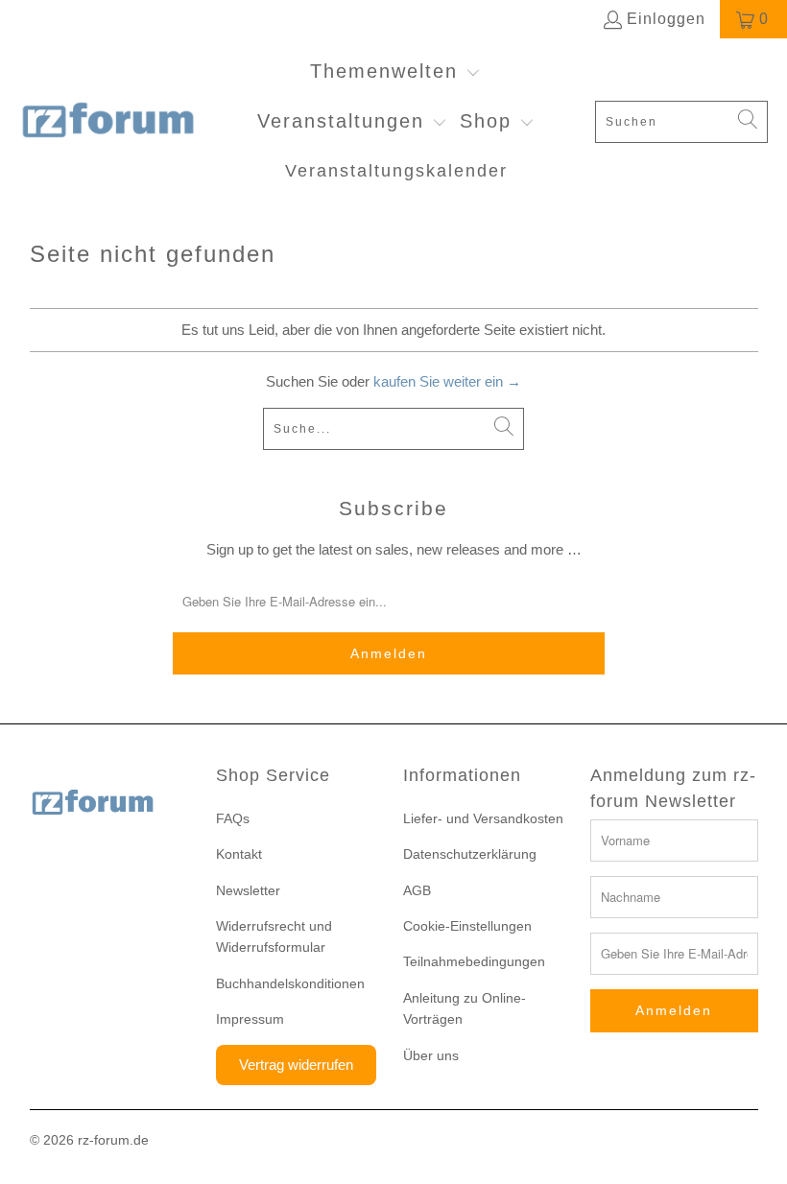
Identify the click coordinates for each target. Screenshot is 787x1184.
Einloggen (666, 19)
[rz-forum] (108, 122)
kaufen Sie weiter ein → (447, 381)
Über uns (431, 1055)
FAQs (233, 818)
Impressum (250, 1019)
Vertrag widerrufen (296, 1064)
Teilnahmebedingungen (474, 961)
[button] (395, 73)
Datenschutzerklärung (470, 854)
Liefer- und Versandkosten (483, 818)
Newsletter (248, 890)
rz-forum (104, 1140)
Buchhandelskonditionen (290, 983)
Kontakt (239, 854)
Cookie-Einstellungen (467, 926)
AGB (417, 890)
